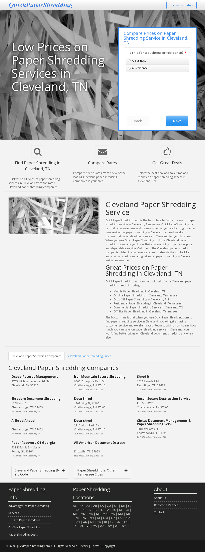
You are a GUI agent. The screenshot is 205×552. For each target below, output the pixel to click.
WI (116, 526)
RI (105, 522)
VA (95, 526)
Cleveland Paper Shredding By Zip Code (37, 472)
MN (105, 514)
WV (110, 526)
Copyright (109, 546)
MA (90, 514)
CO (109, 506)
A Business (139, 60)
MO (120, 514)
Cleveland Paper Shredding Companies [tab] (36, 356)
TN (126, 522)
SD (118, 522)
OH (77, 522)
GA (77, 510)
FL (129, 506)
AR (95, 506)
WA (102, 526)
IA (108, 510)
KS (114, 510)
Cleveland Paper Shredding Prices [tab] (89, 356)
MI (97, 514)
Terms (95, 546)
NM (105, 518)
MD (82, 514)
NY (113, 518)
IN (101, 510)
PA (99, 522)
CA (102, 506)
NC (120, 518)
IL (96, 510)
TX (74, 526)
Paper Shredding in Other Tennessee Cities (96, 472)
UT (81, 526)
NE (77, 518)
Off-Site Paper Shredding (24, 520)
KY (120, 510)
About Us (160, 498)
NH (91, 518)
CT (116, 506)
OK (85, 522)
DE (123, 506)
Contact (159, 512)
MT (128, 514)
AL (74, 506)
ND (127, 518)
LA (127, 510)
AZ (88, 506)
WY (124, 526)
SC (111, 522)
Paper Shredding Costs (23, 534)
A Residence (140, 68)
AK (81, 506)
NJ (98, 518)
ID (89, 510)
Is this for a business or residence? (157, 52)
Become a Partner (181, 5)
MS (113, 514)
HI (83, 510)
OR (92, 522)
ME (75, 514)
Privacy (83, 546)
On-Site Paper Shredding (24, 527)
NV (84, 518)
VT (88, 526)
